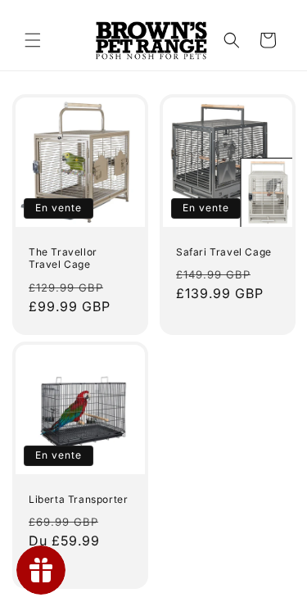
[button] (33, 40)
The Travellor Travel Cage (63, 258)
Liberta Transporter (78, 498)
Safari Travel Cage (224, 252)
